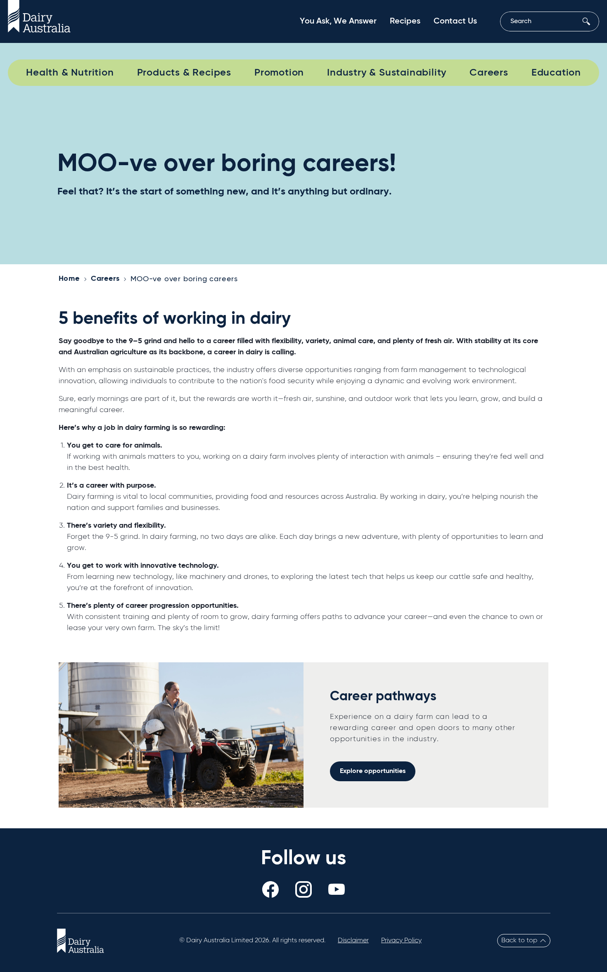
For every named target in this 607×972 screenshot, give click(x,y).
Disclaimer (353, 940)
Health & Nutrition (70, 73)
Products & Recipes (184, 73)
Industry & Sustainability (386, 73)
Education (556, 73)
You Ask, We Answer (338, 21)
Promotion (279, 73)
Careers (488, 73)
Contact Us (455, 21)
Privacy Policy (401, 940)
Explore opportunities (372, 771)
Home (69, 278)
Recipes (405, 21)
